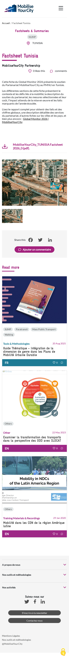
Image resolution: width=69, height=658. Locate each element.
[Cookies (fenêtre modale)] (63, 652)
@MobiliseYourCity (12, 643)
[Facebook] (30, 240)
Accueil (6, 23)
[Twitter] (40, 240)
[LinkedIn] (50, 240)
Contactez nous (34, 620)
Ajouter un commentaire (37, 249)
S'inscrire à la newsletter (34, 613)
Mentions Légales (11, 635)
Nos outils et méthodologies (16, 639)
